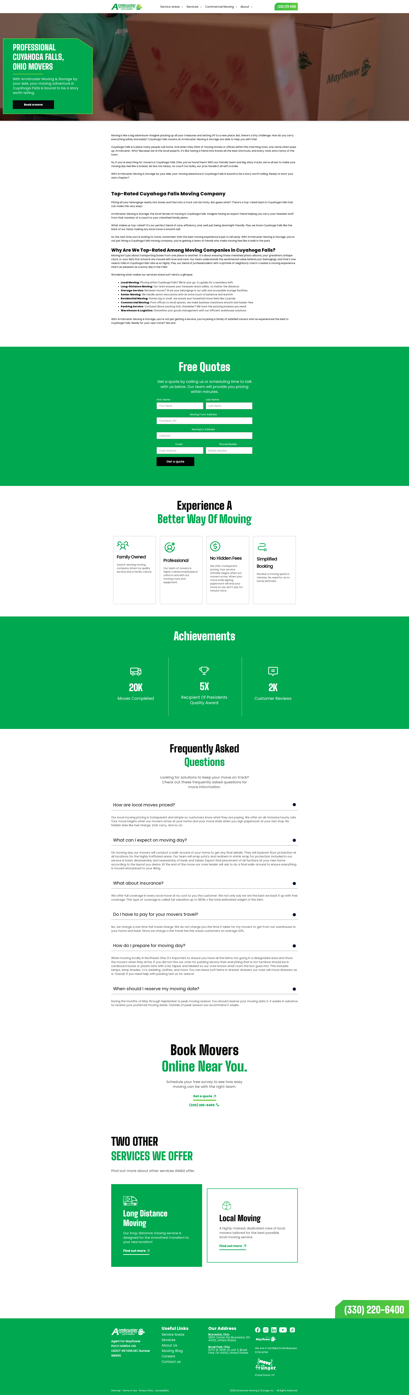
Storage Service (132, 290)
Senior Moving (130, 294)
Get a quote (175, 462)
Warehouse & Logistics (136, 310)
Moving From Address (203, 414)
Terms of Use (129, 1390)
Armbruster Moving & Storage (200, 139)
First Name (163, 399)
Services (168, 1340)
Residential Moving (134, 298)
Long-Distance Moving (136, 286)
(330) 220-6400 (202, 1105)
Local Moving (130, 282)
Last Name (212, 399)
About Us (169, 1345)
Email (178, 444)
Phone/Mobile (228, 444)
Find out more (134, 1251)
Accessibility (162, 1390)
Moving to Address (203, 429)
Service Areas (173, 1334)
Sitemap (116, 1390)
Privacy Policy (146, 1390)
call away (234, 237)
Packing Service (132, 306)
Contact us (264, 6)
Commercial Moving (135, 302)
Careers (168, 1356)
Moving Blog (172, 1350)
